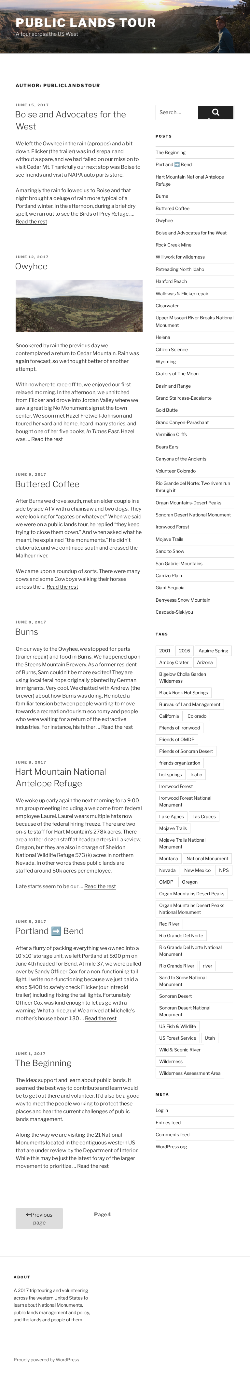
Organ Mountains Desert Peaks (191, 893)
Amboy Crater (173, 662)
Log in (162, 1110)
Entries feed (168, 1122)
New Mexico (197, 870)
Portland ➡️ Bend (49, 931)
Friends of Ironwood (179, 727)
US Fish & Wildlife (177, 1026)
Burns (26, 632)
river (207, 965)
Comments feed (172, 1134)
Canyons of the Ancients (181, 458)
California (169, 716)
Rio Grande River (176, 965)
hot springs (170, 774)
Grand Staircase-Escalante (184, 398)
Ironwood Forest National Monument (185, 801)
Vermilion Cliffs (171, 434)
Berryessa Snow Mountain (183, 600)
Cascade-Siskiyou (174, 612)
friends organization (179, 763)
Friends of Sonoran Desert (186, 751)
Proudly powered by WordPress (46, 1359)
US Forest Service (177, 1038)
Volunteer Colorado (176, 471)
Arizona (205, 662)
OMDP (166, 882)
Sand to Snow (170, 551)
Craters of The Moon (177, 373)
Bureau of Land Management (189, 704)
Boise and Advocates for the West (191, 232)
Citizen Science (172, 349)
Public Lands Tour (86, 23)
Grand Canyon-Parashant (182, 422)
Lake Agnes (171, 816)
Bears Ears (167, 446)
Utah (210, 1038)
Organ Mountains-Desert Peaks (188, 502)
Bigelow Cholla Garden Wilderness (182, 677)
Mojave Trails (169, 539)
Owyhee (31, 266)
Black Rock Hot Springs (183, 692)
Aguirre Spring (213, 650)
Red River (169, 924)
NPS (224, 870)
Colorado (197, 716)
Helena (163, 337)
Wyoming (166, 361)
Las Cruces (204, 816)
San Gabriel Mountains (179, 563)
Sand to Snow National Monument (182, 981)
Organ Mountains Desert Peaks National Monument (191, 908)
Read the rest (31, 222)
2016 (184, 650)
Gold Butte (167, 410)
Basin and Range (173, 386)
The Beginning (43, 1063)
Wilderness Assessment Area (190, 1073)
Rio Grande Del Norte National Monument (190, 950)
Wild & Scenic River (180, 1049)
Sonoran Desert (175, 996)
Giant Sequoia (170, 587)
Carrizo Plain (169, 575)
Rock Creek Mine (173, 244)
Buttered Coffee (47, 484)
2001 (165, 650)
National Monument (207, 858)
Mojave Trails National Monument (182, 843)
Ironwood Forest (172, 526)
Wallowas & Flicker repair (182, 293)
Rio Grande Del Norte (181, 935)
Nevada (167, 870)
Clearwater (167, 305)
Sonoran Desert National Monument (193, 514)
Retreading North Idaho (180, 269)
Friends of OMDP (177, 739)
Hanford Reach (171, 281)
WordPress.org (171, 1146)
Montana (168, 858)
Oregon (190, 882)
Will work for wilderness (180, 257)
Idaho (196, 774)
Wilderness (171, 1061)
